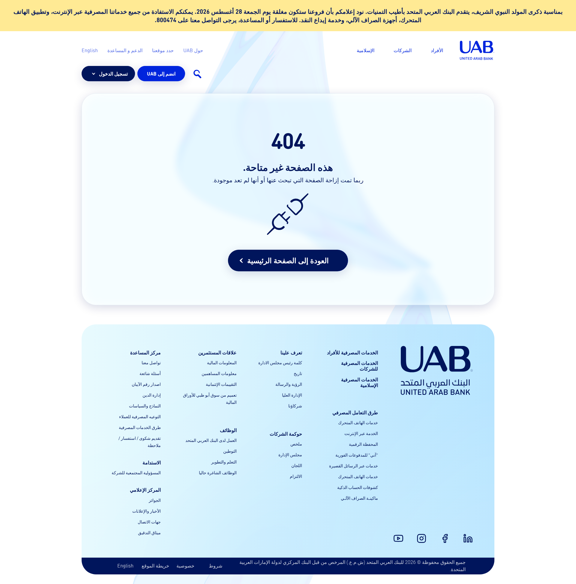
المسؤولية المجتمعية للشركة (136, 472)
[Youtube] (402, 535)
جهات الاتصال (149, 521)
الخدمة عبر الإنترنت (361, 433)
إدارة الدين (151, 395)
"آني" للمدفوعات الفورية (356, 454)
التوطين (230, 451)
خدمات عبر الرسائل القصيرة (353, 465)
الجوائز (155, 500)
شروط (215, 565)
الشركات (403, 50)
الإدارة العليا (292, 395)
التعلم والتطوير (224, 461)
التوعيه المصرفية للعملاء (140, 416)
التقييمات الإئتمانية (221, 384)
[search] (197, 74)
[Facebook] (448, 535)
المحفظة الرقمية (363, 444)
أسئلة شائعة (150, 373)
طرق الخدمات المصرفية (140, 427)
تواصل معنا (151, 362)
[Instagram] (425, 535)
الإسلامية (365, 50)
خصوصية (185, 565)
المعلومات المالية (222, 362)
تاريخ (298, 373)
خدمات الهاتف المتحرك (358, 422)
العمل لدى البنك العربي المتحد (211, 440)
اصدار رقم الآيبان (146, 384)
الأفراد (437, 50)
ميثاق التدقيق (149, 532)
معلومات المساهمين (219, 373)
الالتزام (296, 476)
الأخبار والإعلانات (146, 511)
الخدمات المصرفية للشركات (359, 365)
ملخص (296, 443)
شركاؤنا (295, 405)
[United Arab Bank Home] (437, 370)
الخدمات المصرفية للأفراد (352, 352)
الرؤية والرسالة (288, 384)
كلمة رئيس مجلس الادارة (280, 362)
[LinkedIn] (471, 535)
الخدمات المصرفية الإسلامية (359, 382)
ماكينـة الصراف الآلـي (359, 498)
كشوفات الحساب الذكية (357, 487)
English (125, 565)
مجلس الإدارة (290, 454)
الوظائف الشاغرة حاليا (218, 472)
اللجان (296, 465)
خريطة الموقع (155, 565)
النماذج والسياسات (145, 405)
